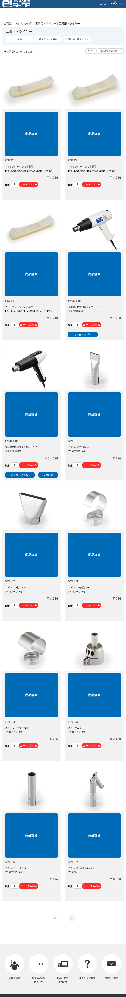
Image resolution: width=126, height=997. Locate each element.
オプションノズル (48, 39)
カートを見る (110, 4)
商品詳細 (31, 133)
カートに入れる (28, 184)
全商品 (8, 23)
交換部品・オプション (77, 39)
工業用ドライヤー (69, 23)
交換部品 (48, 475)
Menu (121, 4)
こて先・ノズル (82, 334)
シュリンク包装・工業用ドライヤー (35, 23)
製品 (19, 39)
